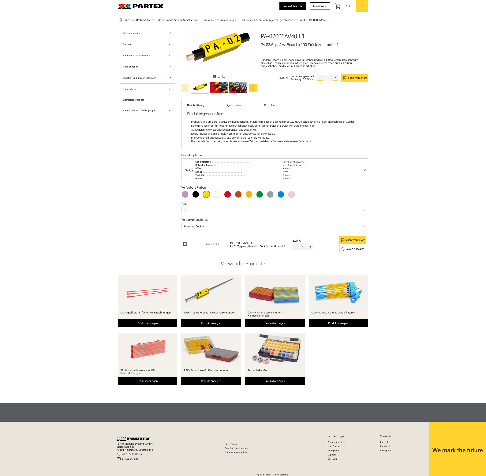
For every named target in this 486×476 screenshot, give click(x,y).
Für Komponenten (132, 33)
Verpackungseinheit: (303, 76)
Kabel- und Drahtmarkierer (137, 55)
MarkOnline (333, 446)
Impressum (231, 444)
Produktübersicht (336, 442)
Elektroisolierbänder (133, 99)
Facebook (385, 446)
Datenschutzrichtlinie (236, 452)
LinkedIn (384, 442)
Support (331, 454)
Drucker (127, 44)
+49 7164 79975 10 (132, 454)
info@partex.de (130, 459)
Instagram (385, 450)
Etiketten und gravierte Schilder (139, 78)
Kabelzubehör (130, 66)
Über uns (332, 459)
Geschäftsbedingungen (237, 448)
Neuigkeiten (333, 450)
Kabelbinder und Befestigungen (139, 110)
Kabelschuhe (130, 89)
